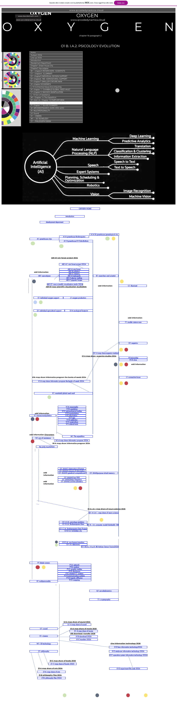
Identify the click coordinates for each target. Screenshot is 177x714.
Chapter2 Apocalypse (39, 68)
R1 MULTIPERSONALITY (40, 111)
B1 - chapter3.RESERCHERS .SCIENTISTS (48, 71)
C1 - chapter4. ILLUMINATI (41, 74)
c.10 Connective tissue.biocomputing (46, 87)
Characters (49, 435)
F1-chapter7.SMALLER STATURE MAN (46, 82)
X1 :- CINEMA (36, 116)
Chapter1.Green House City (42, 66)
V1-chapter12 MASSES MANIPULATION (47, 92)
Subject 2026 (36, 55)
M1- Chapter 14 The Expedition (43, 97)
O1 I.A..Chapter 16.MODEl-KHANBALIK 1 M (48, 103)
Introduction (36, 60)
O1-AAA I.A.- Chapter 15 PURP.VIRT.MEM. (48, 100)
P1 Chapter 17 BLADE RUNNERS (44, 105)
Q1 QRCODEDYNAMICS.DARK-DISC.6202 (47, 108)
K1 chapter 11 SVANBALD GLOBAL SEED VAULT (50, 89)
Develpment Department (41, 63)
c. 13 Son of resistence (40, 95)
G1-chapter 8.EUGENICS (41, 84)
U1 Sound (35, 113)
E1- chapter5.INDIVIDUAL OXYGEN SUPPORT (49, 76)
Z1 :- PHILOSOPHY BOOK (41, 121)
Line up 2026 (36, 58)
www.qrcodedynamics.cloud (86, 10)
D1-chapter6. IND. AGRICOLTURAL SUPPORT (49, 79)
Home (33, 52)
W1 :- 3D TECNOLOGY (39, 119)
